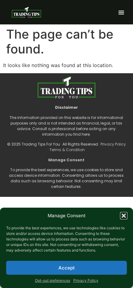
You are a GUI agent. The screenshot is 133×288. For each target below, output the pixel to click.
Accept (66, 268)
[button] (124, 216)
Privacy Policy (85, 280)
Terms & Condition (67, 149)
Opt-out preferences (52, 280)
